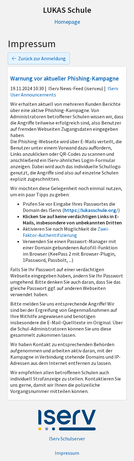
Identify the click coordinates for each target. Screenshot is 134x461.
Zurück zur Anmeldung (42, 58)
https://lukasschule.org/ (91, 210)
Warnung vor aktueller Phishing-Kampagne (65, 78)
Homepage (67, 21)
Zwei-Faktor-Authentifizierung (66, 232)
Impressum (67, 453)
